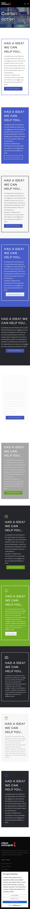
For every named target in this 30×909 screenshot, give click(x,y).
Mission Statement (6, 863)
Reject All (15, 898)
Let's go (11, 633)
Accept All (14, 901)
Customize (15, 895)
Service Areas (5, 869)
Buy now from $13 (13, 88)
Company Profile (5, 866)
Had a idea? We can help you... (15, 728)
